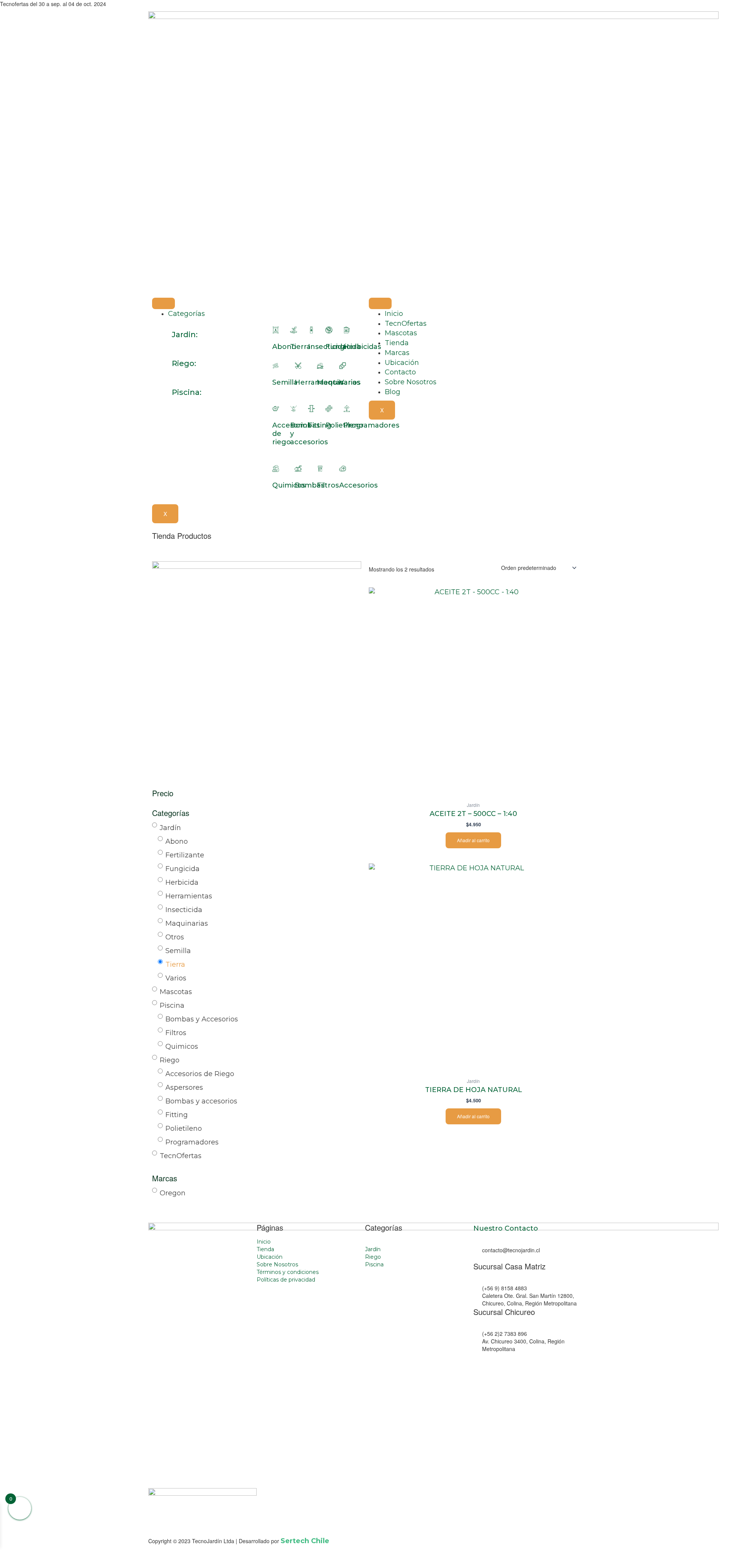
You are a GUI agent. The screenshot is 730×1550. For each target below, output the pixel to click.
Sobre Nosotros (410, 382)
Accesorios (358, 485)
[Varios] (342, 365)
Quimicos (288, 485)
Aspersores (184, 1087)
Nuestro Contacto (505, 1228)
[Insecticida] (311, 330)
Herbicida (181, 882)
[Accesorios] (342, 468)
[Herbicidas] (346, 330)
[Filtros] (320, 468)
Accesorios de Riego (199, 1074)
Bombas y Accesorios (201, 1019)
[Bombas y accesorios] (293, 408)
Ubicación (402, 362)
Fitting (320, 425)
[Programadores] (346, 408)
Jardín (170, 828)
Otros (174, 937)
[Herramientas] (298, 365)
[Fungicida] (328, 330)
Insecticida (183, 910)
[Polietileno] (328, 408)
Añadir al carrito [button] (473, 840)
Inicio (394, 313)
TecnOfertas (406, 323)
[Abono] (275, 330)
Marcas (397, 353)
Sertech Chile (305, 1541)
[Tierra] (293, 330)
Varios (349, 382)
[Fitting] (311, 408)
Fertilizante (184, 855)
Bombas (309, 485)
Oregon (173, 1193)
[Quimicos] (275, 468)
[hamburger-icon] (163, 303)
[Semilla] (275, 365)
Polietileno (183, 1128)
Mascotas (401, 333)
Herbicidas (362, 347)
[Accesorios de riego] (275, 408)
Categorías (186, 313)
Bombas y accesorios (201, 1101)
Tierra (300, 347)
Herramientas (188, 896)
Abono (284, 347)
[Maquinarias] (320, 365)
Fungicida (182, 869)
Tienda (397, 343)
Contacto (400, 372)
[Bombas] (298, 468)
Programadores (192, 1142)
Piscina (172, 1005)
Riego (169, 1060)
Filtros (328, 485)
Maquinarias (186, 923)
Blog (392, 392)
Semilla (285, 382)
